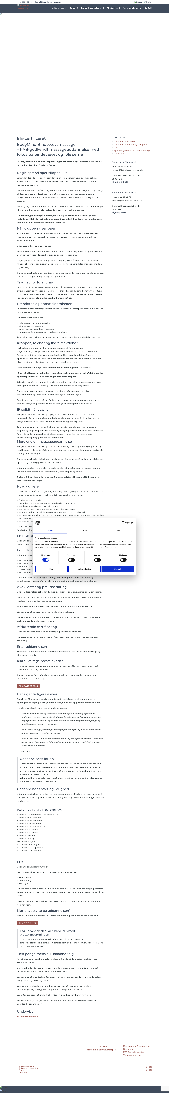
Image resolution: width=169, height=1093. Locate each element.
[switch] (71, 560)
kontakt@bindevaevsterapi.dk (127, 170)
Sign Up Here (119, 212)
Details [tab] (84, 530)
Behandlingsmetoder (91, 8)
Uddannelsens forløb (124, 141)
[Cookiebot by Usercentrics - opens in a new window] (124, 523)
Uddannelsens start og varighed (130, 144)
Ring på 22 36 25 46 (28, 686)
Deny (51, 569)
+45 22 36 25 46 (25, 2)
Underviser (119, 153)
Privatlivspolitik (26, 1066)
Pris (116, 147)
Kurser (73, 8)
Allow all (117, 569)
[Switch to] (138, 2)
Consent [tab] (50, 530)
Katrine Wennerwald (27, 1016)
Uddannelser (58, 8)
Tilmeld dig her (27, 923)
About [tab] (119, 530)
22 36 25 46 (126, 166)
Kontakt (148, 8)
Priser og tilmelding (132, 8)
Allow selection (84, 569)
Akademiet (112, 8)
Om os (22, 1070)
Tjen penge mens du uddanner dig (132, 150)
